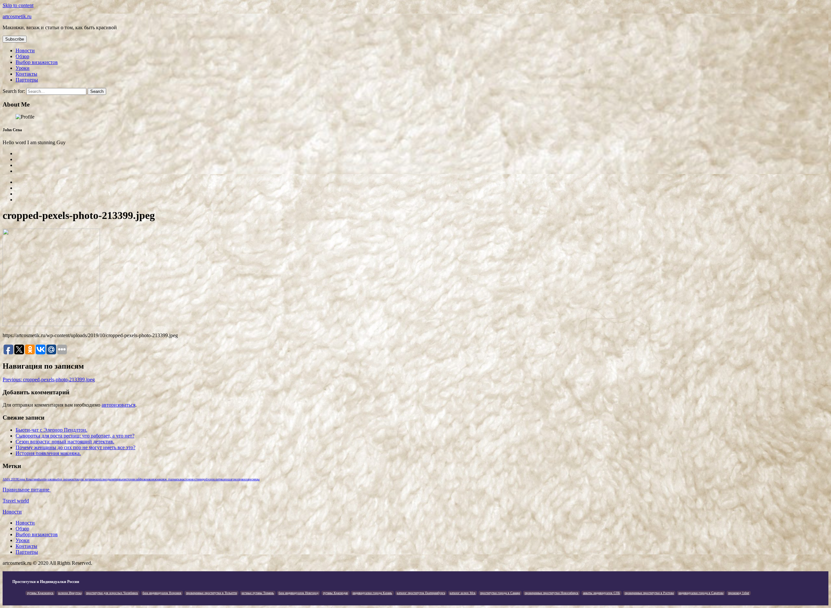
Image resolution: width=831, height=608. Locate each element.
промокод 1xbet (738, 593)
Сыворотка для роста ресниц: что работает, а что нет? (75, 435)
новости (193, 479)
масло (184, 479)
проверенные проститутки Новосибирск (551, 593)
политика (218, 479)
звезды (106, 479)
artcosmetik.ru (17, 16)
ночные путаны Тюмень (258, 593)
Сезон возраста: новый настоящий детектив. (65, 441)
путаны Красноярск (40, 593)
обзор (208, 479)
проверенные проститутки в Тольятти (211, 593)
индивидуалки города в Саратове (701, 593)
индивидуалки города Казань (372, 593)
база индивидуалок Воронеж (162, 593)
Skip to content (18, 5)
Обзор (22, 56)
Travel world (16, 500)
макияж (151, 479)
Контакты (26, 74)
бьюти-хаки (46, 479)
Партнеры (27, 79)
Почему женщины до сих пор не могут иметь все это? (75, 447)
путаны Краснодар (335, 593)
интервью (117, 479)
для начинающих (90, 479)
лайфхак (140, 479)
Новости (25, 50)
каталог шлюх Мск (463, 593)
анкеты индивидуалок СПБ (601, 593)
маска (176, 479)
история (129, 479)
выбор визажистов (66, 479)
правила (243, 479)
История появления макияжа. (48, 453)
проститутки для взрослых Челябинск (112, 593)
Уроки (23, 68)
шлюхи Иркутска (69, 593)
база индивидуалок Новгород (298, 593)
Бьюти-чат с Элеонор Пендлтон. (51, 430)
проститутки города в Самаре (500, 593)
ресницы (254, 479)
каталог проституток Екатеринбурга (421, 593)
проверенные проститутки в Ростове (649, 593)
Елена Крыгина (27, 479)
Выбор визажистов (37, 62)
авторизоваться (118, 405)
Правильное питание (27, 489)
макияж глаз (164, 479)
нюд (201, 479)
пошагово (231, 479)
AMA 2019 (10, 479)
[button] (15, 39)
